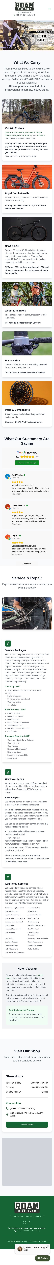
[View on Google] (7, 476)
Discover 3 (30, 132)
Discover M (19, 132)
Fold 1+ (28, 135)
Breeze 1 (9, 132)
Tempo (39, 132)
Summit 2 (40, 135)
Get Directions (27, 1124)
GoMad (20, 135)
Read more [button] (17, 494)
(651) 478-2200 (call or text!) (25, 15)
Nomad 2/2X (10, 135)
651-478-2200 (32, 79)
